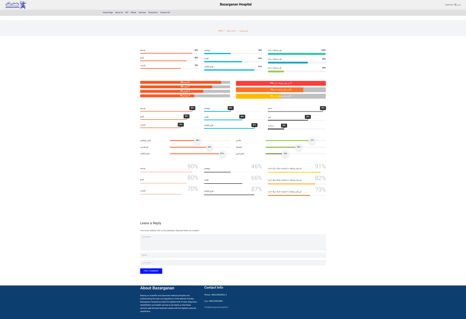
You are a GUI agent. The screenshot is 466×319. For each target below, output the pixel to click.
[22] (16, 4)
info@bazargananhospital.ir (216, 307)
